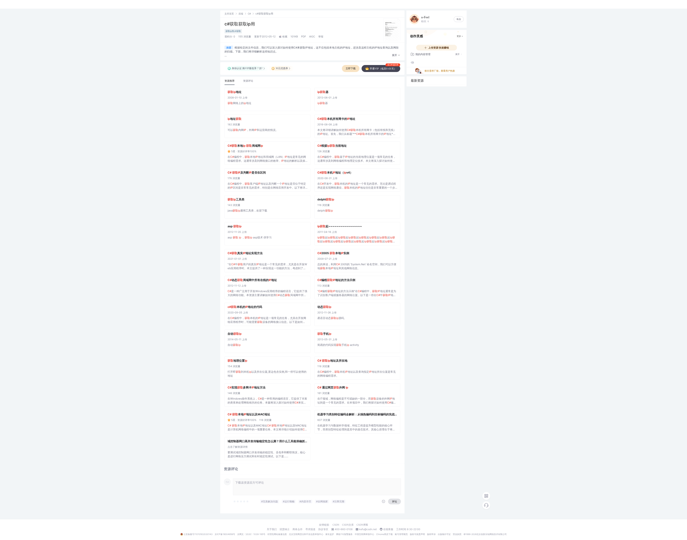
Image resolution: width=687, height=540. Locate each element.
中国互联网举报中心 (364, 534)
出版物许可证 (444, 534)
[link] (229, 13)
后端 (240, 13)
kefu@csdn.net (368, 529)
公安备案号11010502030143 (198, 534)
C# (249, 13)
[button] (396, 55)
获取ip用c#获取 (233, 31)
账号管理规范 (401, 534)
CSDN (336, 525)
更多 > (460, 36)
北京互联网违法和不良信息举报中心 (306, 534)
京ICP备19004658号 (225, 534)
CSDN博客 (362, 525)
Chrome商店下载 (384, 534)
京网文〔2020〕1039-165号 (251, 534)
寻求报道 (310, 529)
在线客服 (388, 529)
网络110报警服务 (344, 534)
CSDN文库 (348, 525)
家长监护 (329, 534)
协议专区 (323, 529)
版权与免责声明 (417, 534)
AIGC (312, 36)
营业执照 (457, 534)
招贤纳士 (285, 529)
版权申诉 (431, 534)
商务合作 (298, 529)
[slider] (241, 501)
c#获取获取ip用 (240, 24)
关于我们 (272, 529)
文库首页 (229, 13)
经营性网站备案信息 (277, 534)
